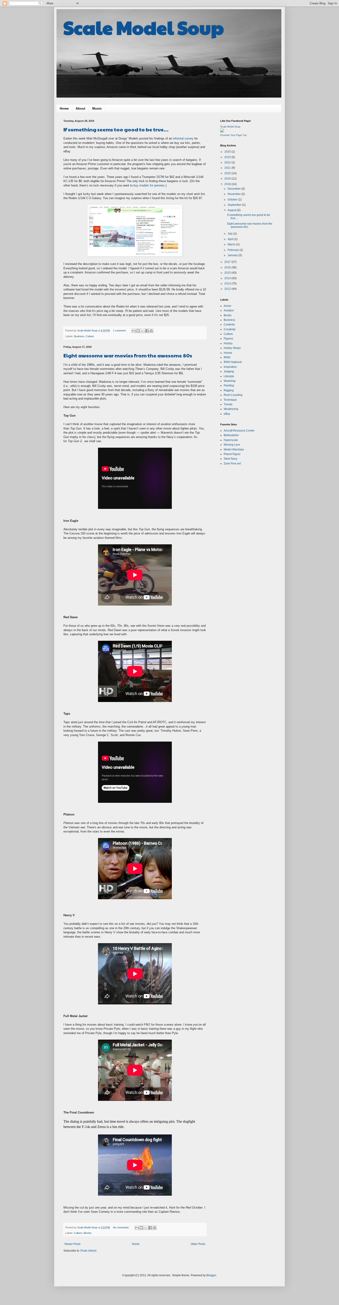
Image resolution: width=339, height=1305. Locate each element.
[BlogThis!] (138, 330)
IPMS (227, 357)
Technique (230, 399)
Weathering (231, 409)
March (232, 244)
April (231, 239)
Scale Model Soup (143, 27)
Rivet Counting (233, 395)
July (230, 233)
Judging (229, 371)
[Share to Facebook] (147, 330)
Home (64, 108)
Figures (228, 338)
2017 (228, 262)
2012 (228, 288)
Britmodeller (231, 435)
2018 (228, 184)
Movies (87, 1233)
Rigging (229, 390)
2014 (228, 278)
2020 (228, 173)
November (234, 194)
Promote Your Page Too (233, 135)
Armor (227, 305)
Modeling (229, 381)
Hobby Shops (232, 348)
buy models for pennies (149, 185)
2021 (228, 167)
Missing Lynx (232, 444)
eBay (227, 413)
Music (97, 108)
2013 (228, 283)
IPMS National (233, 362)
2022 (228, 162)
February (234, 250)
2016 (228, 267)
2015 (228, 272)
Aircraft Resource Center (239, 430)
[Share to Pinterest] (151, 330)
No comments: (121, 1227)
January (233, 255)
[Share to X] (142, 330)
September (235, 204)
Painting (229, 385)
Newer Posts (72, 1244)
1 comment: (120, 330)
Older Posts (198, 1244)
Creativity (229, 329)
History (228, 343)
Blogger (211, 1275)
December (234, 188)
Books (228, 315)
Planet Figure (232, 454)
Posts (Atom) (88, 1250)
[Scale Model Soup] (222, 131)
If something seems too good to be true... (116, 129)
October (233, 199)
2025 (228, 151)
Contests (229, 324)
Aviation (229, 310)
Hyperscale (231, 440)
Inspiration (230, 366)
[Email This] (133, 330)
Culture (90, 336)
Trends (228, 404)
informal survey (183, 138)
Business (79, 336)
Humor (228, 352)
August (232, 210)
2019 (228, 178)
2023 (228, 157)
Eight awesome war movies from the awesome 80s (127, 355)
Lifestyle (229, 376)
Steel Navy (230, 458)
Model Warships (234, 449)
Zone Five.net (232, 463)
